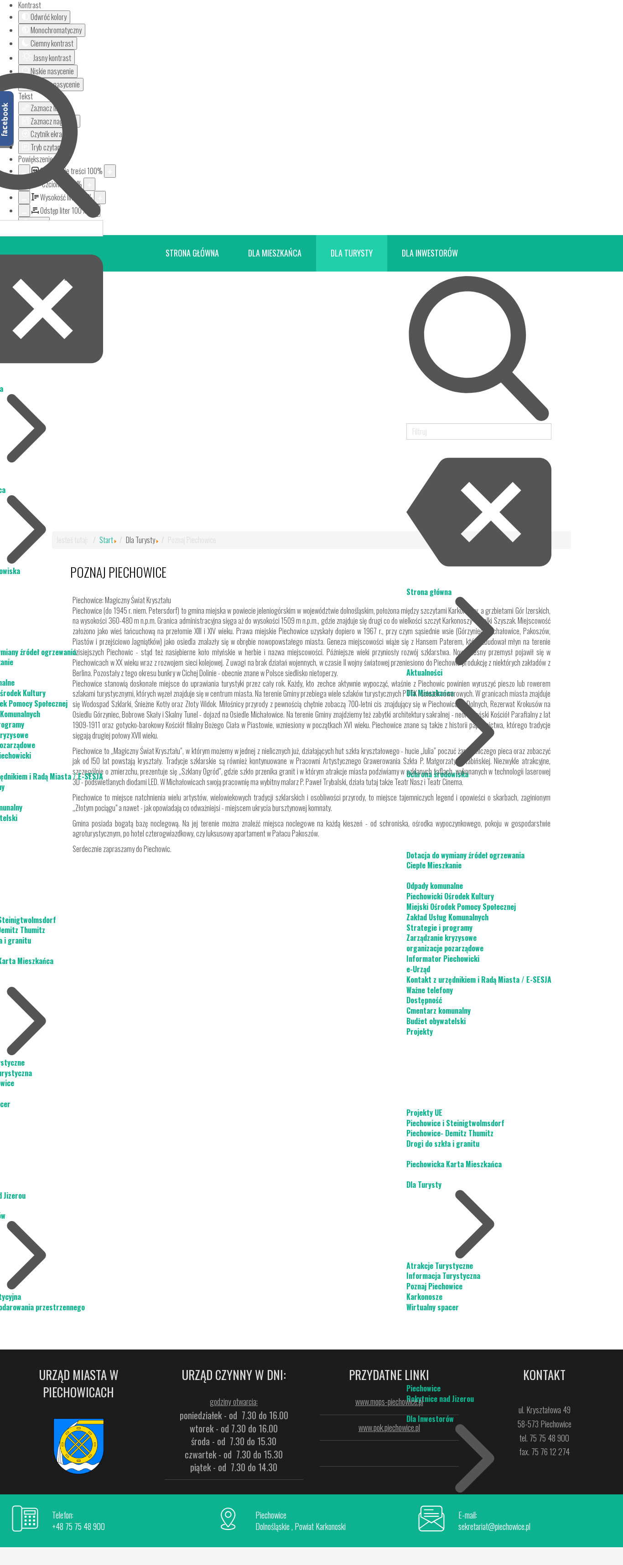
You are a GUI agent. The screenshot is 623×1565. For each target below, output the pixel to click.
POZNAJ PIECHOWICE (118, 572)
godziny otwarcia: (234, 1401)
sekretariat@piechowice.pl (494, 1526)
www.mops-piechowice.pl (389, 1401)
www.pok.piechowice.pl (389, 1427)
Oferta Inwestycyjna (437, 1499)
